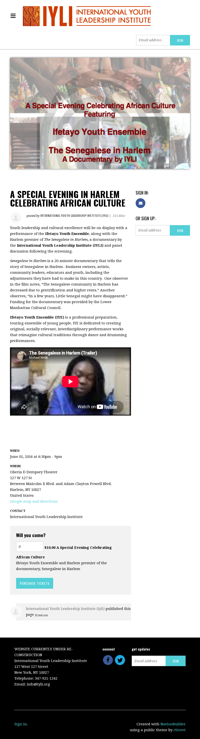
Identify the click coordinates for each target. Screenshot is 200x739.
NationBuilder (173, 724)
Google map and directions (34, 501)
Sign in (20, 724)
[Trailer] (10, 422)
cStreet (179, 730)
